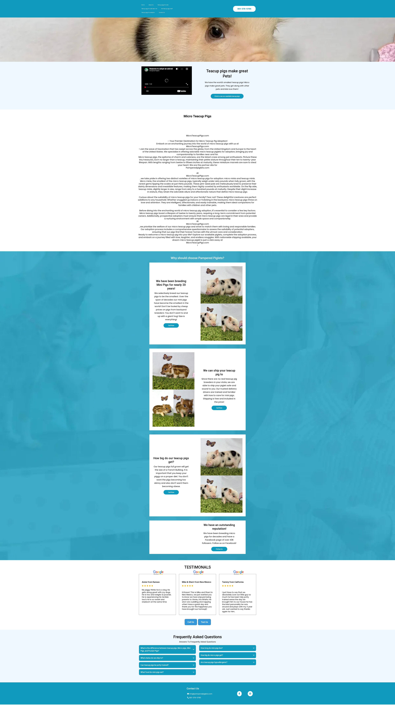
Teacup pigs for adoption (148, 12)
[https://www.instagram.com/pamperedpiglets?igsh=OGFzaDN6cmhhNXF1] (250, 693)
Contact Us (162, 12)
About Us (151, 5)
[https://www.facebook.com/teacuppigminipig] (239, 693)
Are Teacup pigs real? (167, 8)
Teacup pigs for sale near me (149, 8)
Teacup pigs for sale (163, 5)
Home (143, 5)
